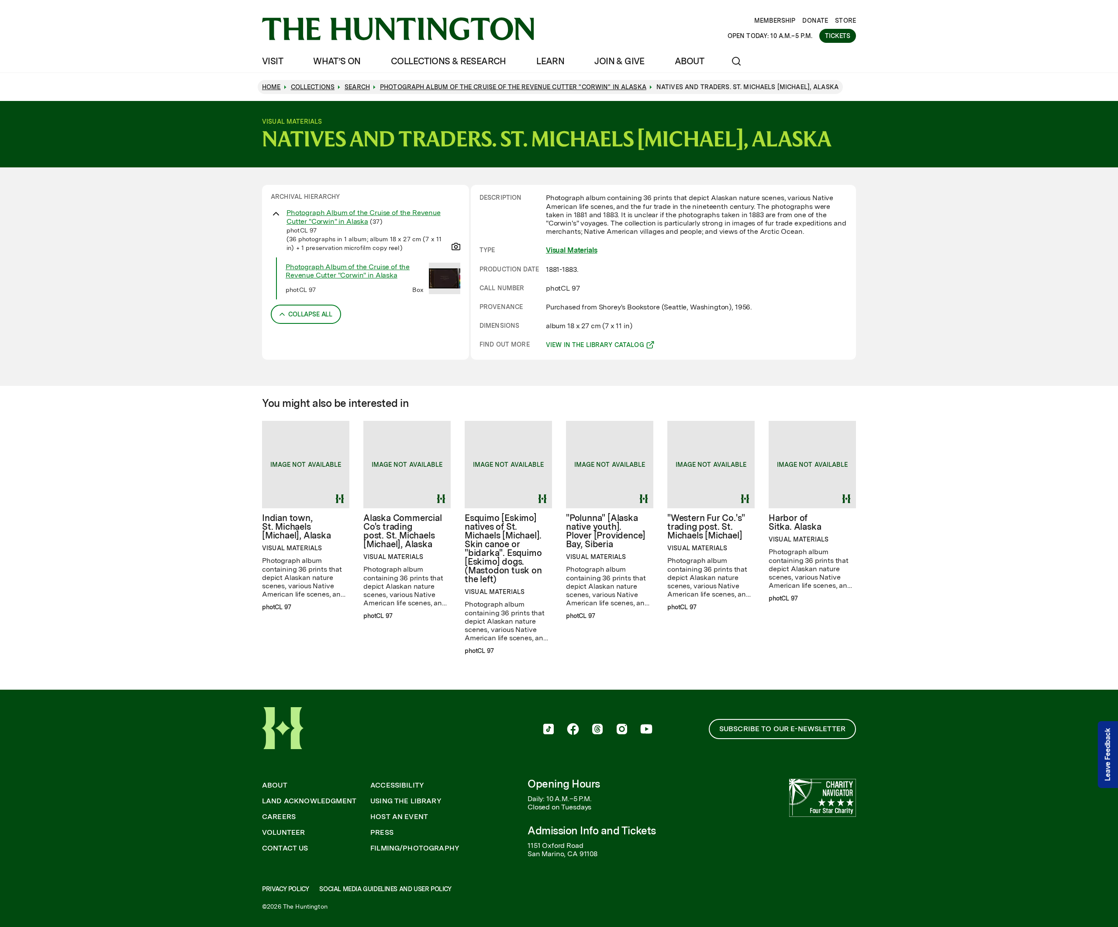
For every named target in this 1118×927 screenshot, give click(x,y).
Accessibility (397, 785)
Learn (550, 61)
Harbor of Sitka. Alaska (795, 522)
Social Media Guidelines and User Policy (385, 888)
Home (271, 87)
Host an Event (399, 816)
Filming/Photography (414, 848)
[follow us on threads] (597, 730)
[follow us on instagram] (622, 730)
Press (381, 832)
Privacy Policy (285, 888)
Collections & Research (448, 61)
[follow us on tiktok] (549, 730)
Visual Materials (571, 250)
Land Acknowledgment (309, 801)
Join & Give (619, 61)
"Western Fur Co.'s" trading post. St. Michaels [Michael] (706, 527)
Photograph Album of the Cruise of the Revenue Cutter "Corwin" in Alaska (363, 216)
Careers (279, 816)
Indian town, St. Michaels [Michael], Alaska (296, 527)
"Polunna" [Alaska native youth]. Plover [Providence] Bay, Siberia (605, 531)
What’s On (337, 61)
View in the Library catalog (595, 346)
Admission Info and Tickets (592, 830)
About (689, 61)
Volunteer (283, 832)
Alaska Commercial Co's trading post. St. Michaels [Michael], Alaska (402, 531)
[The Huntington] (398, 28)
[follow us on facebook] (573, 730)
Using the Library (406, 801)
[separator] (470, 272)
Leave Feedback (1108, 754)
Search (357, 87)
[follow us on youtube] (646, 730)
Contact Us (285, 848)
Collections (313, 87)
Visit (272, 61)
